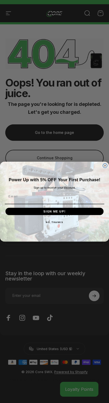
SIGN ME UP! (54, 211)
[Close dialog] (105, 165)
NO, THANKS (54, 222)
